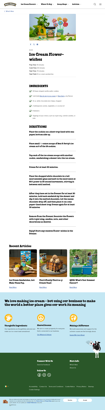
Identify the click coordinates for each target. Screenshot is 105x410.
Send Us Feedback (43, 365)
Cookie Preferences (31, 402)
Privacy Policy (48, 401)
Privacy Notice (81, 387)
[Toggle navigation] (100, 4)
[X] (49, 375)
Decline (70, 400)
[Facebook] (39, 375)
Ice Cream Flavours (28, 4)
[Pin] (37, 44)
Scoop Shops (62, 4)
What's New (10, 11)
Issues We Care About (77, 335)
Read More (13, 287)
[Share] (30, 44)
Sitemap (91, 387)
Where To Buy (46, 4)
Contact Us (43, 387)
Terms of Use (39, 401)
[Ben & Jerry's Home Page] (10, 4)
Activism (75, 4)
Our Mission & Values (44, 335)
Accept (85, 400)
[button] (6, 386)
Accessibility (33, 387)
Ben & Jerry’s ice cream (48, 96)
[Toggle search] (95, 4)
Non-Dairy (61, 96)
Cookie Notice (70, 387)
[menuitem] (29, 4)
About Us (73, 368)
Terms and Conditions (56, 387)
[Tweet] (34, 44)
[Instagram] (44, 375)
